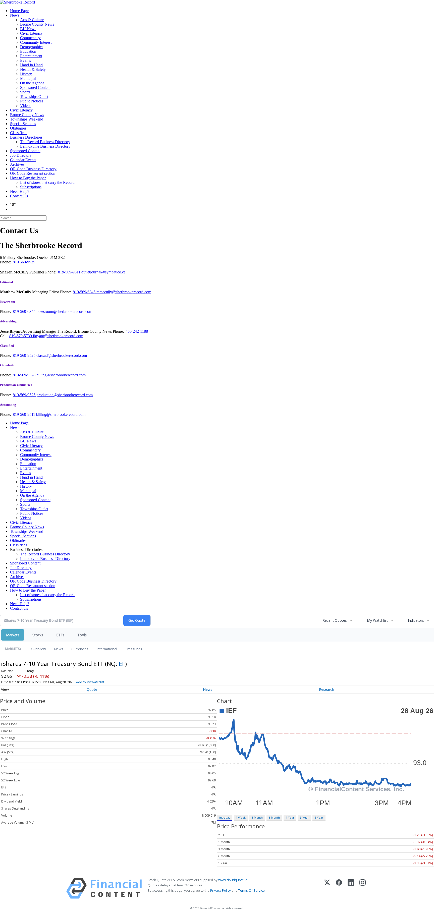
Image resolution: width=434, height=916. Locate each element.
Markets (12, 635)
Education (28, 51)
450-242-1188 (137, 331)
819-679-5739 (21, 336)
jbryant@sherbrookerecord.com (58, 336)
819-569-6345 (84, 292)
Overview (38, 649)
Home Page (19, 11)
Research (326, 689)
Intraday (224, 817)
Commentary (30, 38)
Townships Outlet (34, 96)
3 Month (274, 817)
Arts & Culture (32, 20)
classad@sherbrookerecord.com (61, 355)
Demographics (31, 47)
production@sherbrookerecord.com (64, 395)
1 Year (290, 817)
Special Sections (23, 124)
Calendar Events (23, 160)
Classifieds (18, 133)
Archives (17, 164)
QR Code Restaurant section (32, 173)
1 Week (241, 817)
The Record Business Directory (45, 142)
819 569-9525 (24, 262)
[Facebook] (339, 888)
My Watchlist (377, 620)
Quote (92, 689)
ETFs (60, 635)
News (14, 15)
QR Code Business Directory (33, 169)
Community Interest (35, 42)
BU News (28, 29)
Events (25, 60)
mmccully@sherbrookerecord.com (123, 292)
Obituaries (18, 128)
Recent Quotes (334, 620)
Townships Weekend (26, 119)
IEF (121, 663)
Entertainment (31, 56)
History (26, 74)
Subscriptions (30, 187)
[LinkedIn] (351, 888)
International (106, 649)
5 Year (319, 817)
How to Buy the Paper (28, 178)
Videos (25, 105)
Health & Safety (33, 69)
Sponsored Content (35, 87)
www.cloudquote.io (232, 880)
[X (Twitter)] (327, 888)
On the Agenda (32, 83)
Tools (82, 635)
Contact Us (19, 196)
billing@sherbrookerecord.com (61, 375)
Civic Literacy (31, 33)
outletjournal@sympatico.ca (103, 272)
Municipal (28, 78)
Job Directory (21, 155)
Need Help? (19, 191)
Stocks (37, 635)
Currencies (79, 649)
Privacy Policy (220, 890)
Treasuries (133, 649)
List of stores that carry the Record (47, 182)
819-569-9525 (24, 355)
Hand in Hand (31, 65)
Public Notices (31, 101)
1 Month (257, 817)
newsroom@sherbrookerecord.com (64, 311)
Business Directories (26, 137)
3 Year (304, 817)
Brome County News (37, 24)
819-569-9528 (24, 375)
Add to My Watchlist (90, 682)
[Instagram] (362, 888)
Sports (25, 92)
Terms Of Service (251, 890)
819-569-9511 (69, 272)
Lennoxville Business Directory (45, 146)
